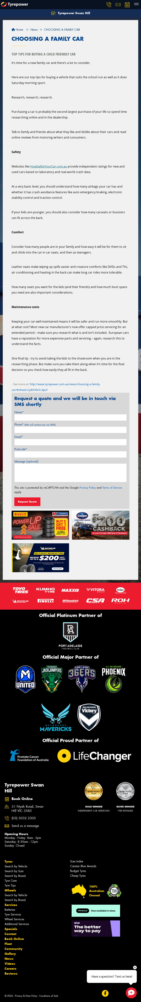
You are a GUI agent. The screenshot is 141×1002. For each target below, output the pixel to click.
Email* (18, 437)
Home (19, 30)
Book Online (14, 939)
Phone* (35, 425)
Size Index (76, 861)
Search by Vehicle (16, 866)
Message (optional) (26, 461)
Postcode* (20, 449)
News (9, 959)
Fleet (8, 944)
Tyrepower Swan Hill (73, 13)
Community (13, 949)
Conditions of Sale (48, 995)
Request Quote (27, 501)
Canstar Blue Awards (83, 866)
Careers (10, 969)
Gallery (10, 954)
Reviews (11, 974)
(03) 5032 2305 (24, 818)
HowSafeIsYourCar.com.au (48, 166)
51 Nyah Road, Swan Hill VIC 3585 (28, 809)
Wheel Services (14, 919)
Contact (10, 934)
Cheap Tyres (78, 876)
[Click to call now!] (109, 4)
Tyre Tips (10, 885)
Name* (19, 412)
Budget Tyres (78, 871)
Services (11, 905)
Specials (11, 929)
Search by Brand (15, 876)
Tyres (8, 861)
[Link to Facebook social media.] (105, 993)
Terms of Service (112, 488)
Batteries (10, 910)
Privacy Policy (87, 488)
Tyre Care (11, 881)
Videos (10, 964)
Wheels (10, 890)
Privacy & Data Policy (26, 995)
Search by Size (14, 871)
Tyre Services (13, 914)
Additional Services (17, 924)
